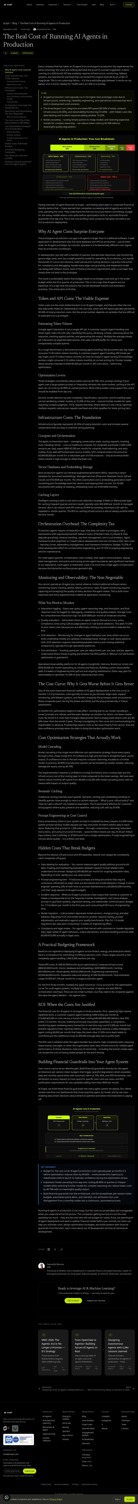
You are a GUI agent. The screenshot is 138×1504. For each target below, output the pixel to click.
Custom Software (47, 1439)
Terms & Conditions (61, 1484)
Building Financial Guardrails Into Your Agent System (18, 162)
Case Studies (82, 4)
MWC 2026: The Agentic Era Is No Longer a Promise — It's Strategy (53, 1345)
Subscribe (29, 1471)
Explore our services (96, 1300)
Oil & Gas (66, 1423)
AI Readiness (88, 1439)
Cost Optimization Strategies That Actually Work (18, 127)
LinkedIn (106, 1416)
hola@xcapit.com (11, 1454)
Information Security (89, 1484)
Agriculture (67, 1435)
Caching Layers (12, 102)
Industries (53, 4)
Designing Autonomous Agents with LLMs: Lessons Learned (118, 1345)
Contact (129, 4)
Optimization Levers (14, 85)
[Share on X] (55, 1249)
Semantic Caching (13, 135)
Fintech (65, 1439)
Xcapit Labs (87, 1424)
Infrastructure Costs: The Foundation (16, 89)
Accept (130, 1499)
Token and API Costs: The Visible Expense (16, 77)
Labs (94, 4)
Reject (117, 1499)
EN (113, 5)
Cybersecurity (49, 1434)
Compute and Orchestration (17, 94)
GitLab (105, 1428)
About (29, 4)
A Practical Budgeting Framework (15, 150)
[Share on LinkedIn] (48, 1249)
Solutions (40, 4)
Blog (102, 4)
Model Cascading (13, 132)
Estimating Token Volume (16, 81)
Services (66, 4)
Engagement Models (88, 1434)
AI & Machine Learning (49, 1421)
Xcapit (6, 23)
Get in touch (73, 1300)
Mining (65, 1427)
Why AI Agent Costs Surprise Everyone (18, 71)
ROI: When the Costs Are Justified (16, 156)
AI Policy (75, 1484)
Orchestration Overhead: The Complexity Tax (18, 106)
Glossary (86, 1443)
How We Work (88, 1428)
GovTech (66, 1431)
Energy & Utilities (66, 1417)
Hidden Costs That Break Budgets (16, 144)
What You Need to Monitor (16, 117)
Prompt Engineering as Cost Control (17, 139)
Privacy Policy (46, 1484)
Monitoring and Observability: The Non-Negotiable (18, 112)
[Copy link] (61, 1249)
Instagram (106, 1420)
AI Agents (47, 1416)
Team (124, 1424)
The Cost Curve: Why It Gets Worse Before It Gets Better (17, 121)
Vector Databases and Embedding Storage (19, 98)
